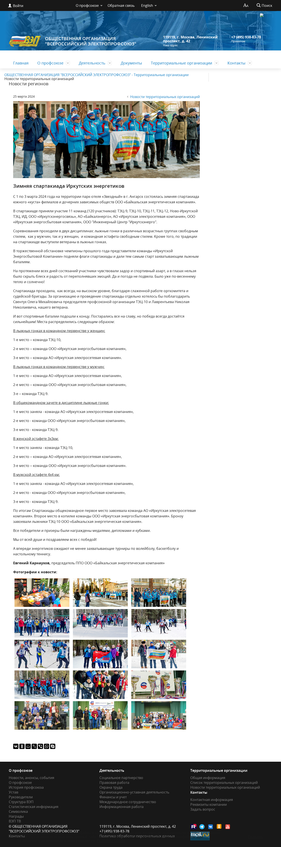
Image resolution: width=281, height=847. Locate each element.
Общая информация (207, 777)
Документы (131, 63)
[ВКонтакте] (15, 746)
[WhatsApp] (46, 746)
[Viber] (40, 746)
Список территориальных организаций (224, 782)
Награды (16, 816)
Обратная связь (121, 5)
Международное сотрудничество (127, 801)
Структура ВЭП (21, 801)
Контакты (236, 63)
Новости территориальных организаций (165, 96)
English (147, 5)
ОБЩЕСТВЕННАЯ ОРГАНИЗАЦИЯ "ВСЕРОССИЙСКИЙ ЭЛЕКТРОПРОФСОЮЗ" (90, 41)
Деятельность (92, 63)
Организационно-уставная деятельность (134, 792)
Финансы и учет (113, 797)
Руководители (21, 797)
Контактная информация (211, 799)
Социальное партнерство (121, 777)
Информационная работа (121, 806)
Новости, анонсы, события (31, 777)
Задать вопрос (202, 809)
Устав (13, 792)
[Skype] (52, 746)
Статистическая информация (33, 806)
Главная (21, 63)
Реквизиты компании (208, 804)
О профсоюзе (87, 5)
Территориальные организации (181, 63)
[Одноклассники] (22, 746)
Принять (255, 836)
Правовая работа (114, 782)
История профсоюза (26, 787)
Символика (18, 811)
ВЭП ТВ (15, 821)
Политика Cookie (111, 840)
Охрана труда (110, 787)
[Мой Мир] (28, 746)
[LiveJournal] (34, 746)
